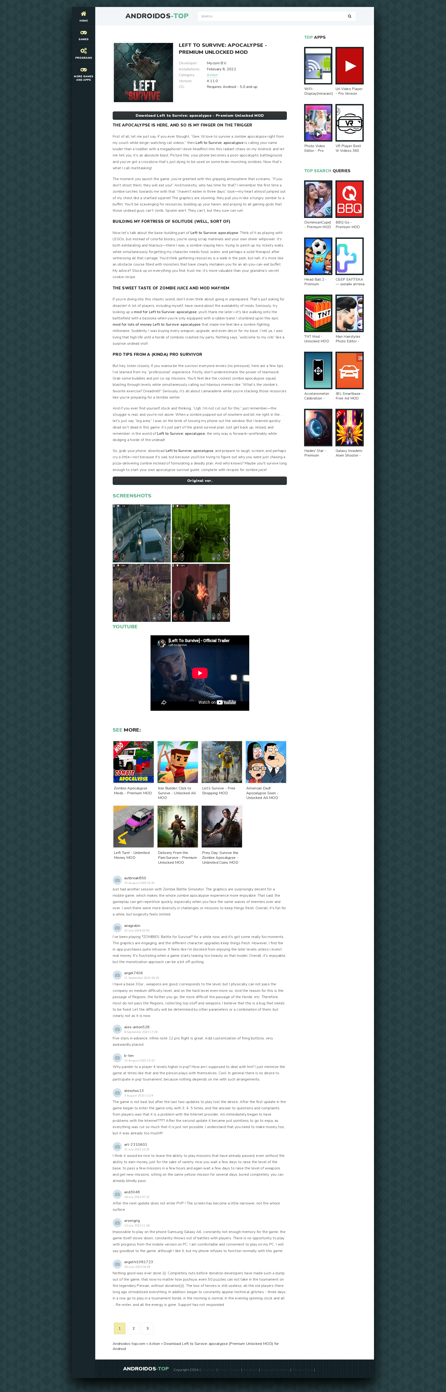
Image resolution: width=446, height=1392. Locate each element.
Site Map (209, 1369)
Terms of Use (302, 1369)
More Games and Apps (83, 78)
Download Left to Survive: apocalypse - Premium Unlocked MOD (200, 115)
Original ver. (199, 480)
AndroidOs (157, 16)
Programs (83, 58)
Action (212, 75)
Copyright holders (275, 1369)
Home (83, 21)
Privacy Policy (229, 1369)
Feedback (250, 1369)
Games (84, 39)
